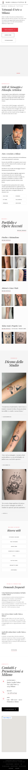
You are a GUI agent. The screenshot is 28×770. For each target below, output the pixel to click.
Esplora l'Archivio (21, 230)
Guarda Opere (8, 35)
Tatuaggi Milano (9, 40)
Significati (17, 764)
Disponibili (14, 570)
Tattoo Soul (14, 328)
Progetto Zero (22, 328)
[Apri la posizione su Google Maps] (14, 734)
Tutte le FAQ (14, 650)
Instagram (11, 768)
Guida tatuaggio (9, 764)
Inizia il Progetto (9, 29)
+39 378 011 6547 (12, 693)
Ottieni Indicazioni (9, 709)
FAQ (21, 764)
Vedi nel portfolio (6, 240)
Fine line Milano (22, 766)
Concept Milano (14, 766)
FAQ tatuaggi (14, 541)
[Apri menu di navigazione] (25, 2)
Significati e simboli (14, 551)
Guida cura (14, 546)
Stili (14, 555)
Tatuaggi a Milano (14, 537)
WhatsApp (17, 768)
